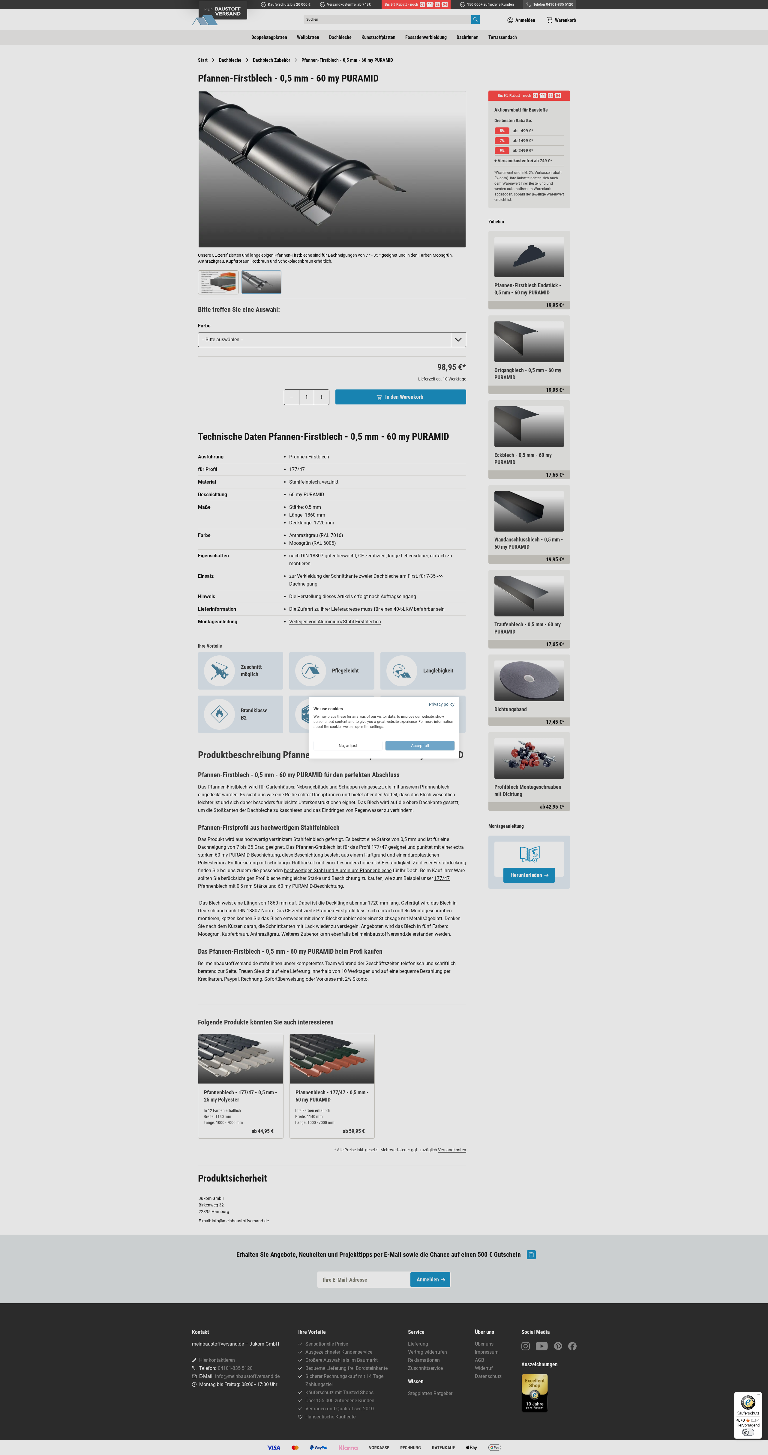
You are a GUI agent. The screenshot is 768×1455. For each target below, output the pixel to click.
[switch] (748, 1432)
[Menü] (758, 1395)
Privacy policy (441, 704)
